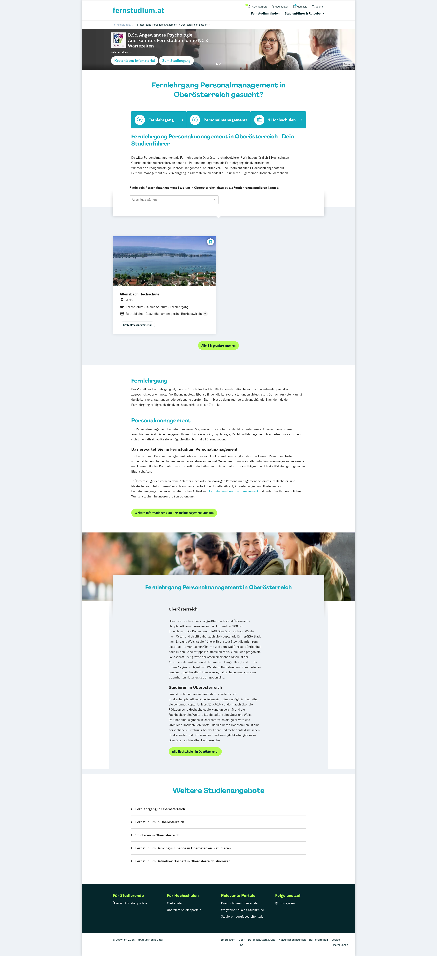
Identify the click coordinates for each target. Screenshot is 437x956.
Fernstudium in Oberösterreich (159, 822)
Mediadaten (175, 903)
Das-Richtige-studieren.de (239, 903)
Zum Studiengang (176, 60)
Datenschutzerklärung (261, 939)
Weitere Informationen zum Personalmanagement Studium (174, 512)
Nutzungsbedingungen (292, 939)
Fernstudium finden (265, 13)
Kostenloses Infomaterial (134, 60)
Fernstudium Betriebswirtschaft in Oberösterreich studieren (182, 861)
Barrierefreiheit (318, 939)
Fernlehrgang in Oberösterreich (160, 809)
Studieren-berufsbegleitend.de (242, 916)
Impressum (228, 939)
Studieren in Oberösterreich (157, 835)
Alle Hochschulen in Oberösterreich (195, 751)
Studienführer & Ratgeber (303, 13)
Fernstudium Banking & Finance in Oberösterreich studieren (183, 848)
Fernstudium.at (122, 24)
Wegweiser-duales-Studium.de (242, 910)
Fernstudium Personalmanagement (233, 491)
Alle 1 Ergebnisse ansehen (218, 345)
